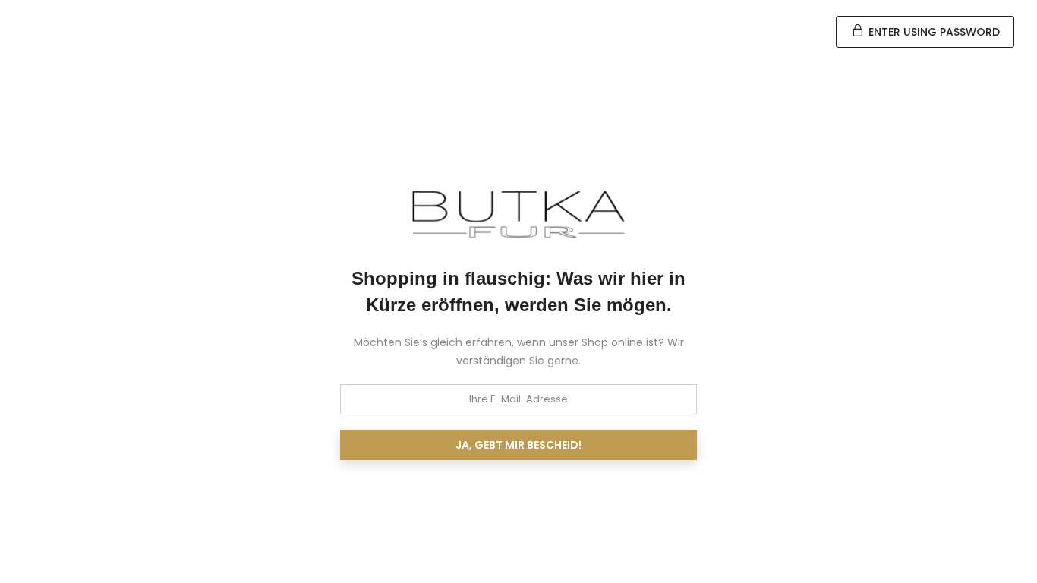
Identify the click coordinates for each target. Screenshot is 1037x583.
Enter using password (932, 31)
